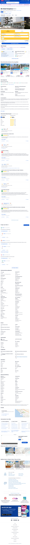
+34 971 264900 (4, 415)
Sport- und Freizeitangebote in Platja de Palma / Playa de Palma (15, 431)
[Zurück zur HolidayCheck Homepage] (3, 2)
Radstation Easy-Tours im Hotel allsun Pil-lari (14, 424)
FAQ (15, 523)
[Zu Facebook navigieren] (11, 520)
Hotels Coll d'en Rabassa (11, 475)
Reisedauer (2, 35)
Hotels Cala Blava (21, 475)
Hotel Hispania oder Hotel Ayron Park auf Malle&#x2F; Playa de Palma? (17, 483)
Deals (2, 0)
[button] (12, 23)
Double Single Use (4, 187)
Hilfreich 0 (4, 237)
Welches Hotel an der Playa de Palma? (13, 488)
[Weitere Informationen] (24, 40)
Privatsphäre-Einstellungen (15, 532)
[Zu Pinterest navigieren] (16, 520)
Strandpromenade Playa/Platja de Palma (4, 423)
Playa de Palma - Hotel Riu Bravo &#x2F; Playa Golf (14, 482)
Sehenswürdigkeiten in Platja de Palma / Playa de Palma (5, 431)
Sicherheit (15, 539)
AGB (15, 535)
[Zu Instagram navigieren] (13, 520)
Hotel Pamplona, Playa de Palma (12, 479)
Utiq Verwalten (15, 533)
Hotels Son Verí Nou (21, 474)
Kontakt (22, 0)
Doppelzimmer (4, 148)
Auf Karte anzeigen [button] (18, 10)
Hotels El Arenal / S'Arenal (11, 474)
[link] (27, 2)
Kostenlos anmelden (26, 4)
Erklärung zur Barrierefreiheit (15, 538)
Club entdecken (21, 4)
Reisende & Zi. (17, 35)
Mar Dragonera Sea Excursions (14, 427)
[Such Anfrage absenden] (18, 2)
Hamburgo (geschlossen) (25, 423)
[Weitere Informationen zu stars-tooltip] (21, 437)
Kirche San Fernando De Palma (4, 427)
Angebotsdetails (19, 405)
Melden (7, 237)
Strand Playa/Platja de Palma (4, 424)
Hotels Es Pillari (10, 473)
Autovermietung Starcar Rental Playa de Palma (14, 428)
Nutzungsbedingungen (15, 529)
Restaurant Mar (24, 427)
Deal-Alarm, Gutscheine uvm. (15, 526)
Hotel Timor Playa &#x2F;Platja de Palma (13, 481)
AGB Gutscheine (15, 536)
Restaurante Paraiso (24, 424)
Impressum (15, 541)
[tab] (8, 31)
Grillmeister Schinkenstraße (25, 428)
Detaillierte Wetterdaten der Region (15, 493)
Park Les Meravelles (3, 428)
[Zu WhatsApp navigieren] (18, 520)
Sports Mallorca (13, 423)
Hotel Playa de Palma (11, 485)
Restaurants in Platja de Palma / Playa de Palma (26, 431)
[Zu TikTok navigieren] (15, 520)
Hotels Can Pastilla (21, 473)
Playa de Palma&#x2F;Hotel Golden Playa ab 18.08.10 (14, 484)
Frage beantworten (4, 258)
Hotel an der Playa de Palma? (12, 487)
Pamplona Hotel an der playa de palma (13, 480)
